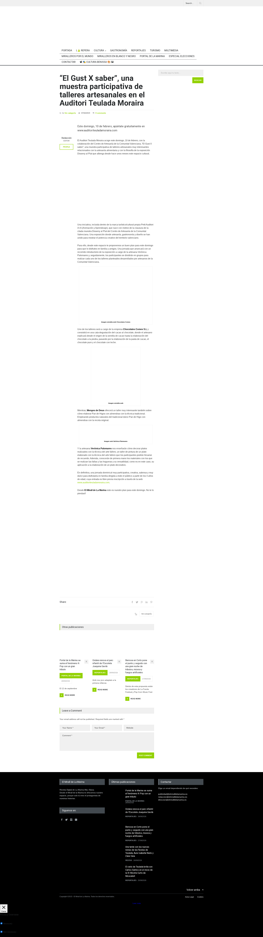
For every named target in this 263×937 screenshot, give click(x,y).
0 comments (100, 113)
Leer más (137, 903)
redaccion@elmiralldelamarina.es (172, 797)
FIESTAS (128, 860)
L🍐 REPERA (83, 50)
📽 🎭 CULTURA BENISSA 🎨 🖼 (97, 61)
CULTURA (99, 50)
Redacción (67, 138)
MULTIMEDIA (171, 50)
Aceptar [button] (128, 903)
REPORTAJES (138, 50)
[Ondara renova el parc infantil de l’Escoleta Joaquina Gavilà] (106, 646)
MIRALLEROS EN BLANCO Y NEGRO (116, 56)
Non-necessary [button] (6, 929)
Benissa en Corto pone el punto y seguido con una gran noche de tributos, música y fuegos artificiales (136, 666)
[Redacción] (66, 128)
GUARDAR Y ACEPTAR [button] (10, 936)
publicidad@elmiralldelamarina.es (172, 794)
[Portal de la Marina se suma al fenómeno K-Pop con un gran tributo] (74, 646)
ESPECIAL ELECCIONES (182, 56)
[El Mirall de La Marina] (131, 37)
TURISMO (155, 50)
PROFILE (66, 147)
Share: (63, 602)
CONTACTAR (69, 61)
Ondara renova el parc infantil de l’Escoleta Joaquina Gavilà (102, 663)
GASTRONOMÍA (118, 50)
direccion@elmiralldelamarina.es (172, 800)
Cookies (200, 897)
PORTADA (67, 50)
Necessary (7, 923)
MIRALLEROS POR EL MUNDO (77, 56)
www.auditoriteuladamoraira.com (93, 482)
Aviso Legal (189, 897)
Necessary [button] (4, 921)
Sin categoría (70, 113)
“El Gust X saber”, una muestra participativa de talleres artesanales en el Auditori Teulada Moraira (102, 90)
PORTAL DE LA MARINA (152, 56)
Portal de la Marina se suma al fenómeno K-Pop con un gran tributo (70, 665)
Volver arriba (193, 889)
